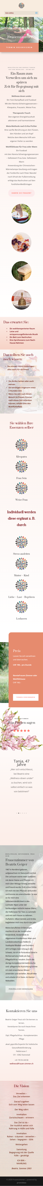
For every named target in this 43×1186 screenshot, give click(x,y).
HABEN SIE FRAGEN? (21, 193)
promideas (21, 1182)
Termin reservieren (19, 47)
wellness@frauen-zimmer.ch (21, 1063)
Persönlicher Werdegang (21, 989)
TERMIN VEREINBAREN (25, 697)
